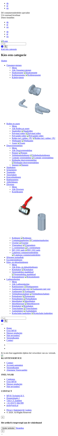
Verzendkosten (12, 338)
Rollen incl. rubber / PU (22, 138)
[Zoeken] (6, 46)
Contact (9, 340)
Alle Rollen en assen (20, 128)
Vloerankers (17, 245)
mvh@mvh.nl (12, 405)
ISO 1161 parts (18, 250)
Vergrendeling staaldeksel (23, 272)
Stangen (15, 165)
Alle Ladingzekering (20, 284)
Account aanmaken (14, 365)
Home (9, 328)
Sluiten (4, 61)
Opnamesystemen (14, 65)
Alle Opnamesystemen (21, 70)
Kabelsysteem (18, 77)
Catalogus (10, 379)
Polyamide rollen (19, 136)
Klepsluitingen (18, 277)
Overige (15, 243)
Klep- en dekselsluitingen (17, 262)
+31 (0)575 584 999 (15, 403)
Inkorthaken (17, 301)
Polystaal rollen (18, 133)
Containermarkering (20, 240)
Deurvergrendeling (14, 145)
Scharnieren (11, 170)
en (7, 8)
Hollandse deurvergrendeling (24, 160)
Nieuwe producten (14, 333)
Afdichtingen (12, 182)
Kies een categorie (9, 49)
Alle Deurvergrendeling (22, 150)
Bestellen (20, 428)
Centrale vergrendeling (21, 158)
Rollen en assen (13, 124)
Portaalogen (17, 296)
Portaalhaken (17, 299)
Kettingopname (18, 75)
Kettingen (16, 238)
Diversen (10, 184)
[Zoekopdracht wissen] (2, 46)
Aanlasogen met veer (21, 289)
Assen (14, 143)
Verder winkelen (8, 428)
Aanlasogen (17, 291)
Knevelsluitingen (13, 177)
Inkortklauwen (18, 303)
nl (7, 6)
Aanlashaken (17, 311)
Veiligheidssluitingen (21, 155)
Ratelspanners (12, 179)
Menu (14, 68)
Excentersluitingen (14, 260)
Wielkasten (16, 141)
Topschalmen (17, 308)
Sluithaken (11, 167)
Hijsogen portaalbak (15, 257)
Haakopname (17, 72)
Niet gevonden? (13, 335)
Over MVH (11, 330)
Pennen (15, 153)
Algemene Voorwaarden (16, 370)
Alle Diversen (18, 189)
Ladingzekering (13, 279)
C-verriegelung (18, 247)
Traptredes (10, 172)
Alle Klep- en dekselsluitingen (25, 267)
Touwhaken (11, 175)
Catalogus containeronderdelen (25, 252)
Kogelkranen (17, 192)
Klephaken (16, 269)
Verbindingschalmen (20, 294)
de (7, 3)
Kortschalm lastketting (21, 313)
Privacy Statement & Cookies (19, 410)
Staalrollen (16, 131)
